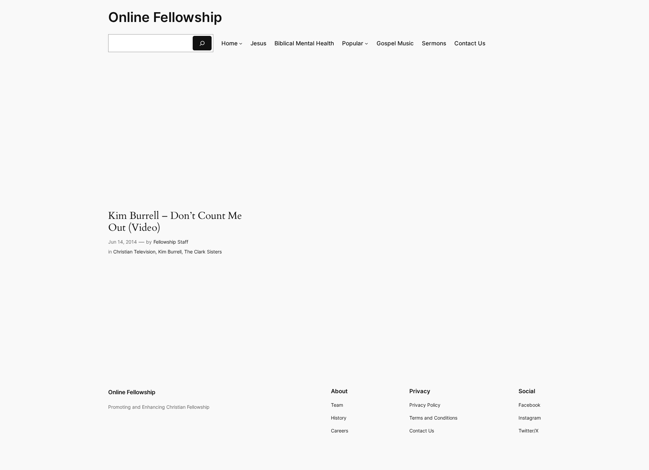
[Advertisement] (324, 113)
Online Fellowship (165, 17)
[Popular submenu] (366, 43)
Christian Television (134, 251)
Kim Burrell (170, 251)
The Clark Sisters (203, 251)
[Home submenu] (240, 43)
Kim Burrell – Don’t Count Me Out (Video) (175, 222)
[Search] (202, 43)
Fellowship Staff (170, 242)
